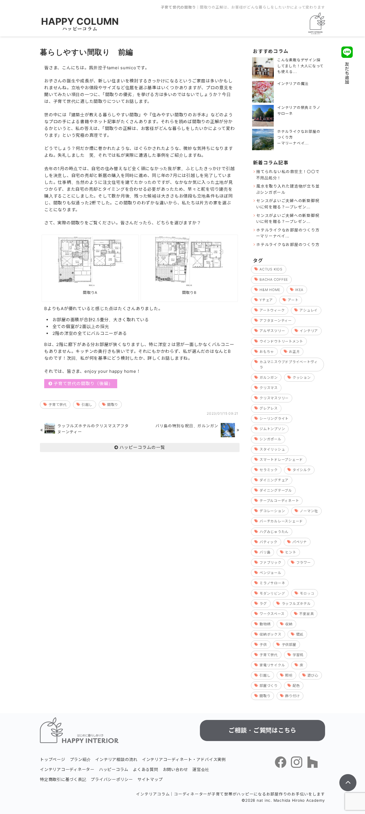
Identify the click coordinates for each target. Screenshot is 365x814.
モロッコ (307, 593)
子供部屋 (289, 644)
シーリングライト (274, 418)
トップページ (52, 759)
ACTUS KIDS (271, 269)
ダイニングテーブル (275, 490)
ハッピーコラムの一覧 (142, 447)
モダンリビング (272, 593)
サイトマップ (150, 779)
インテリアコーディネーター (67, 769)
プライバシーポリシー (112, 779)
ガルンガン (268, 377)
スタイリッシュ (272, 449)
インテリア (309, 331)
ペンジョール (270, 573)
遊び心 (312, 675)
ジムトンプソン (272, 429)
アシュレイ (308, 310)
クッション (302, 377)
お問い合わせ (175, 769)
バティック (268, 542)
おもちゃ (266, 351)
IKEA (299, 290)
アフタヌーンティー (275, 320)
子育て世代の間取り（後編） (83, 383)
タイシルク (302, 470)
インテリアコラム (153, 794)
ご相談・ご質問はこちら (262, 730)
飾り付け (292, 696)
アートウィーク (272, 310)
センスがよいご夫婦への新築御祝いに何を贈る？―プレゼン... (287, 203)
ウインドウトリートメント (281, 341)
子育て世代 (57, 404)
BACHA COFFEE (273, 279)
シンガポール (270, 439)
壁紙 (300, 634)
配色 (296, 685)
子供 (263, 644)
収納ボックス (270, 634)
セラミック (268, 470)
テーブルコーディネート (279, 500)
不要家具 (306, 614)
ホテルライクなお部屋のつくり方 (287, 244)
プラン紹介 (80, 759)
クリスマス (268, 388)
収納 (289, 624)
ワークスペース (271, 614)
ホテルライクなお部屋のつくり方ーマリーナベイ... (288, 233)
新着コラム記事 (270, 163)
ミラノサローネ (272, 583)
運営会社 (200, 769)
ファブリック (270, 562)
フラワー (303, 562)
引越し (87, 404)
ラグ (263, 603)
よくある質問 (145, 769)
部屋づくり (268, 685)
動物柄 (264, 624)
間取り (112, 404)
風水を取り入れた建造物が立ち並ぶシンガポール (288, 189)
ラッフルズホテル (296, 603)
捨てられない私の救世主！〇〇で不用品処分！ (288, 174)
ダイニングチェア (274, 480)
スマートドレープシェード (281, 459)
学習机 (298, 655)
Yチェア (266, 300)
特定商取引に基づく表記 (63, 779)
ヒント (290, 552)
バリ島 (264, 552)
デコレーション (272, 511)
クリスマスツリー (274, 398)
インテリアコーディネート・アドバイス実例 (184, 759)
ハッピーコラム (79, 28)
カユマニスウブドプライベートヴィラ (288, 364)
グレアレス (268, 408)
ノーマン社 (309, 511)
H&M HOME (269, 290)
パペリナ (299, 542)
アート (293, 300)
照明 (289, 675)
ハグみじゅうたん (274, 532)
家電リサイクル (272, 665)
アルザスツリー (272, 331)
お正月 (294, 351)
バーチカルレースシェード (281, 521)
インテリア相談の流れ (116, 759)
